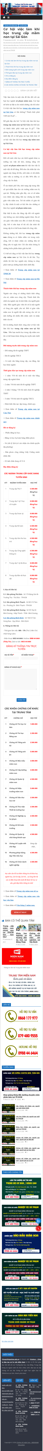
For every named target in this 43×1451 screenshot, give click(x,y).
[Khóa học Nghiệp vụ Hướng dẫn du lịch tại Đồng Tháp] (21, 925)
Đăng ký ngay (20, 912)
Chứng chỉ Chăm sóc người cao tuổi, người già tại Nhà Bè (28, 1139)
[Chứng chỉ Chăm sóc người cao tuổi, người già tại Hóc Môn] (8, 1147)
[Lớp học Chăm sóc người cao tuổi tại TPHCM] (8, 1116)
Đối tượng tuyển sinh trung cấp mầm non (19, 70)
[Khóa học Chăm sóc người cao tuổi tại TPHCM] (8, 1126)
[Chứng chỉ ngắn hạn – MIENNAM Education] (21, 4)
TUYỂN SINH (23, 25)
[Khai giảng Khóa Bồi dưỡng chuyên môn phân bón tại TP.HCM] (21, 1072)
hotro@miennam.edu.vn (35, 1392)
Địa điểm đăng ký (11, 79)
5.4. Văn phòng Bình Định (13, 618)
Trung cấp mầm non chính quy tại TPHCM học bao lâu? (8, 931)
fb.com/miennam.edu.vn (35, 1399)
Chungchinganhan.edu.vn (10, 1359)
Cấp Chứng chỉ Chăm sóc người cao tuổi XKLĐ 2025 (28, 1107)
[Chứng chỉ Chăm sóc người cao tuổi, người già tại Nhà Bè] (8, 1137)
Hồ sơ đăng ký (10, 76)
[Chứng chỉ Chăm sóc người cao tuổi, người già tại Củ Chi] (8, 1158)
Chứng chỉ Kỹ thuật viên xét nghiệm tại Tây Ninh (34, 937)
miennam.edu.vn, (8, 1393)
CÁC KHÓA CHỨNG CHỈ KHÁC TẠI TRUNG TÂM (20, 85)
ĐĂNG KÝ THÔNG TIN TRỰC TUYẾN (17, 82)
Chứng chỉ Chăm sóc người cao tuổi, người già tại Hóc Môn (28, 1149)
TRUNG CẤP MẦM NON (10, 25)
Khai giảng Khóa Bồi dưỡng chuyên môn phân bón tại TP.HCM (21, 1096)
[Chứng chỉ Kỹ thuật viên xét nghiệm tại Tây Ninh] (34, 925)
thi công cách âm (7, 1341)
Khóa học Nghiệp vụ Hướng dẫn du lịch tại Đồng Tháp (21, 937)
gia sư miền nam (7, 1391)
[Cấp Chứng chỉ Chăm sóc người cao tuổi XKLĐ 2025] (8, 1105)
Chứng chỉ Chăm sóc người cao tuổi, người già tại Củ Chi (28, 1159)
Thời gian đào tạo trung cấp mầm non (18, 73)
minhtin (21, 40)
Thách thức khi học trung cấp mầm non (18, 67)
